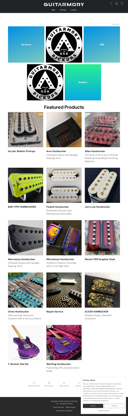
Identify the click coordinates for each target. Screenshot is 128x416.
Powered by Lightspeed (64, 411)
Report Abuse (70, 407)
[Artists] (45, 78)
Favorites (79, 386)
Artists (73, 10)
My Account (49, 386)
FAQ (53, 10)
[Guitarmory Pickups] (64, 40)
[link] (103, 410)
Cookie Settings (58, 407)
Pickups (63, 10)
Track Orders (64, 386)
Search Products (34, 386)
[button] (64, 4)
